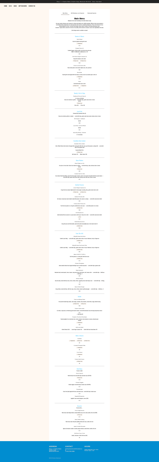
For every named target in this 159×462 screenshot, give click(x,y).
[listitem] (79, 314)
